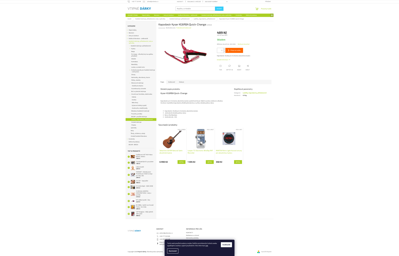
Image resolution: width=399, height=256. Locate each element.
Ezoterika (132, 139)
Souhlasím (226, 245)
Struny (133, 75)
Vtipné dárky (133, 30)
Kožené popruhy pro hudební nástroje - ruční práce (143, 71)
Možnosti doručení (243, 44)
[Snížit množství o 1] (224, 51)
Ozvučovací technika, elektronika (141, 94)
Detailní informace (222, 60)
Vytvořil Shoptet (266, 252)
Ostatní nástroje (136, 122)
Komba (134, 100)
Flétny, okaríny (136, 80)
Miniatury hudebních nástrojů (140, 111)
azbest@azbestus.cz (166, 233)
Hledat (219, 9)
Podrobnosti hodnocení (183, 28)
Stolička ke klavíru (137, 86)
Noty (132, 131)
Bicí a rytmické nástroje (138, 91)
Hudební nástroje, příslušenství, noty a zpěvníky (141, 42)
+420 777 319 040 (164, 236)
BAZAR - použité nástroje (139, 117)
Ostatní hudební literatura (139, 136)
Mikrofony (135, 103)
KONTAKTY (180, 2)
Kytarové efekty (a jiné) (139, 105)
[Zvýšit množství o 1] (224, 49)
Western (131, 33)
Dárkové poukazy (134, 142)
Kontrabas (134, 62)
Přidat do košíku (235, 50)
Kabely (134, 97)
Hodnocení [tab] (171, 82)
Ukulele (133, 59)
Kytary (133, 49)
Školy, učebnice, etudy (138, 133)
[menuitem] (133, 15)
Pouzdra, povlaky (136, 114)
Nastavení (173, 251)
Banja (133, 51)
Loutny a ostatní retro (138, 67)
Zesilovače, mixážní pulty (139, 108)
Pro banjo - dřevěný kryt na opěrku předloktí (142, 55)
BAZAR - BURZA (133, 145)
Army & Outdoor (134, 36)
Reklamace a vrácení (194, 2)
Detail (181, 162)
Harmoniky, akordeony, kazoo (140, 77)
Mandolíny (134, 64)
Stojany (133, 125)
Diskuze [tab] (181, 82)
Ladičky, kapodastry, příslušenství (142, 119)
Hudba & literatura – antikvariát (138, 39)
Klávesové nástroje (137, 83)
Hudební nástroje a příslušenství (141, 46)
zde (206, 246)
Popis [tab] (162, 82)
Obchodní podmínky (211, 2)
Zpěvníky (134, 128)
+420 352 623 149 (164, 239)
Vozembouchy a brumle (138, 89)
